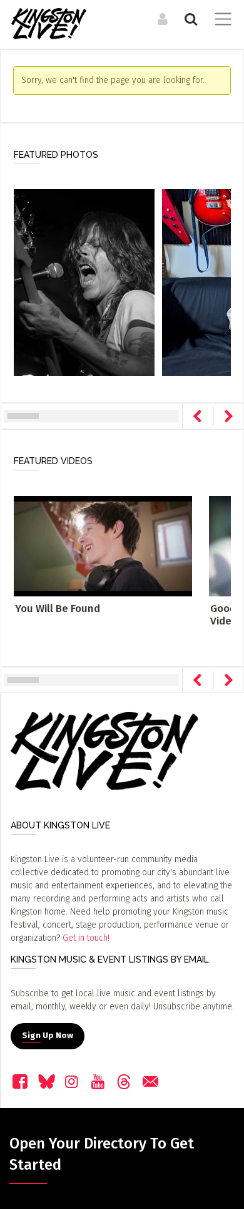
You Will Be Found (57, 608)
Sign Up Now (47, 1036)
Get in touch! (86, 938)
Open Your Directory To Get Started (101, 1154)
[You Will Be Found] (103, 545)
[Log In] (161, 19)
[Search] (189, 19)
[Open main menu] (220, 20)
